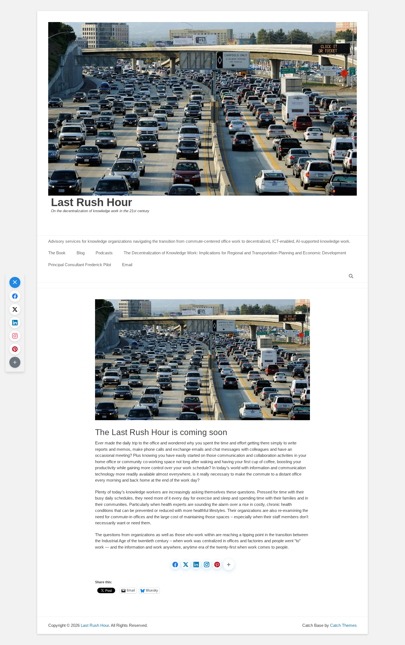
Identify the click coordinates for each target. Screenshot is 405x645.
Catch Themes (343, 625)
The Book (57, 252)
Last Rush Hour (91, 202)
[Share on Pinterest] (217, 564)
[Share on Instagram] (206, 564)
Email (127, 264)
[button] (228, 564)
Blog (81, 252)
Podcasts (104, 252)
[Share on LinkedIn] (196, 564)
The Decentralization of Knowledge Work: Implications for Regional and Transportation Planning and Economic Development (235, 252)
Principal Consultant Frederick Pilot (79, 264)
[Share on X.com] (185, 564)
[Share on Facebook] (175, 564)
